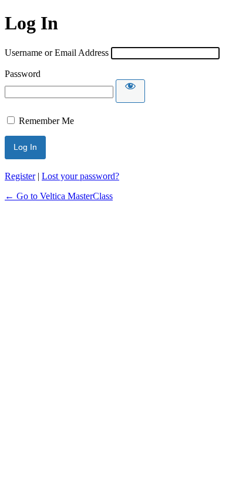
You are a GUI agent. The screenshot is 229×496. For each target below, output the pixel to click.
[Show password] (130, 91)
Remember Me (46, 121)
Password (23, 74)
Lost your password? (80, 176)
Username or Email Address (57, 53)
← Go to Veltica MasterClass (59, 196)
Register (20, 176)
